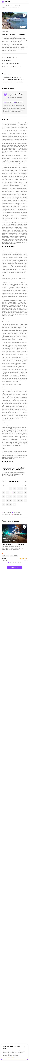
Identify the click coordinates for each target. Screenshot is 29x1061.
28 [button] (7, 504)
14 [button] (7, 496)
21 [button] (7, 500)
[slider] (23, 558)
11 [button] (21, 492)
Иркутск (3, 7)
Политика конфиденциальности (10, 1057)
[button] (3, 481)
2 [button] (14, 488)
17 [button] (18, 496)
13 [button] (3, 496)
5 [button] (25, 488)
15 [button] (10, 496)
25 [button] (21, 500)
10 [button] (18, 492)
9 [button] (14, 492)
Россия (16, 5)
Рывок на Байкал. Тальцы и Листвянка (13, 544)
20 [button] (3, 500)
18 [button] (21, 496)
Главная (3, 5)
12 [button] (25, 492)
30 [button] (14, 504)
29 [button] (10, 504)
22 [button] (10, 500)
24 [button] (18, 500)
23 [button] (14, 500)
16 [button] (14, 496)
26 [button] (25, 500)
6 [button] (3, 492)
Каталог (10, 5)
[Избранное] (24, 15)
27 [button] (3, 504)
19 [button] (25, 496)
